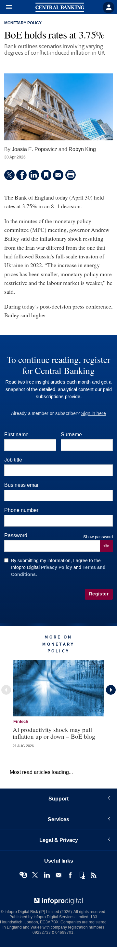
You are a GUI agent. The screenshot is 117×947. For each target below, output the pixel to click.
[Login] (108, 7)
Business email (22, 485)
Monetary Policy (23, 23)
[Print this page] (70, 175)
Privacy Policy (56, 567)
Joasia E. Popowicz (34, 149)
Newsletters (58, 875)
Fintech (20, 721)
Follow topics (23, 875)
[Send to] (58, 175)
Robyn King (82, 149)
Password (15, 535)
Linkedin (47, 875)
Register (99, 594)
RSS (94, 875)
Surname (71, 434)
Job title (13, 459)
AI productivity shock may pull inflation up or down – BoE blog (54, 733)
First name (16, 434)
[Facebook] (21, 175)
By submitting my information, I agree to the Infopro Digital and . (58, 568)
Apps (82, 875)
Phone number (21, 510)
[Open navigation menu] (6, 7)
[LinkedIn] (34, 175)
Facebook (70, 875)
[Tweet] (9, 175)
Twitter (35, 875)
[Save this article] (46, 175)
